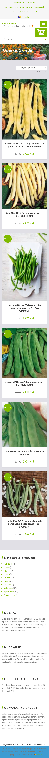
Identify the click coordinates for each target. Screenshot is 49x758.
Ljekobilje (8, 578)
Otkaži (39, 754)
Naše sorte (8, 588)
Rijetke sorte (9, 592)
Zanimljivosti (24, 12)
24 (42, 72)
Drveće (7, 567)
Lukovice (7, 585)
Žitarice (7, 581)
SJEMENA (31, 2)
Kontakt (35, 12)
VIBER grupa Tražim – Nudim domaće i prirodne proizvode (24, 7)
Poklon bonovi (9, 595)
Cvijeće (7, 574)
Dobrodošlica (19, 2)
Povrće (7, 571)
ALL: (45, 72)
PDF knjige (8, 564)
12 (39, 72)
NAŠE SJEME (9, 23)
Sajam (13, 12)
